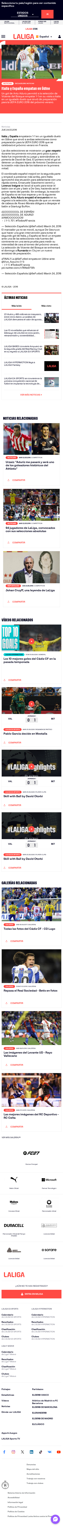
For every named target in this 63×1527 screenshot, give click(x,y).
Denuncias (31, 1464)
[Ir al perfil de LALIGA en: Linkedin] (31, 1452)
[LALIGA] (23, 36)
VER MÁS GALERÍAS (10, 1137)
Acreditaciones (33, 1474)
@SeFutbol (21, 259)
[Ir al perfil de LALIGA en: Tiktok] (40, 1452)
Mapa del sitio (33, 1469)
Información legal (15, 1502)
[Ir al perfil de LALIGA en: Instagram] (13, 1452)
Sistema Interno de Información (21, 1493)
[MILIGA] (58, 36)
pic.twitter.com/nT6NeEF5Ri (18, 267)
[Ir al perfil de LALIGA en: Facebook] (4, 1452)
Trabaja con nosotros (36, 1479)
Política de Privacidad (17, 1507)
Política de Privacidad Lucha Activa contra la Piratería (31, 1516)
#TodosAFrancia (25, 220)
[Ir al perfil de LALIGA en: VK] (49, 1452)
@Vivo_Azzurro (10, 261)
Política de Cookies (16, 1512)
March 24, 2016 (52, 226)
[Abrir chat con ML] (55, 1519)
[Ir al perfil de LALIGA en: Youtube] (58, 1452)
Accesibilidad (14, 1497)
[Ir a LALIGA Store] (31, 29)
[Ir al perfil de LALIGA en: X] (22, 1452)
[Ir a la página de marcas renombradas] (13, 1485)
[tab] (16, 306)
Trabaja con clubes (35, 1483)
